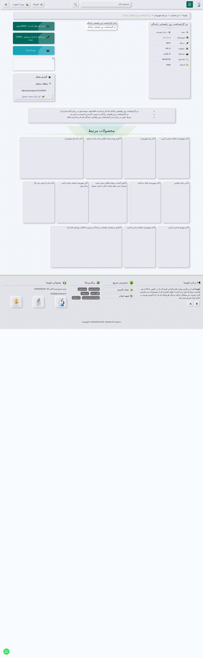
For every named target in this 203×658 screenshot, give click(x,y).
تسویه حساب (124, 296)
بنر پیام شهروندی (160, 15)
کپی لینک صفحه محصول (31, 96)
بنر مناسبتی (174, 15)
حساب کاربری (123, 290)
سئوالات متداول (42, 84)
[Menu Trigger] (189, 4)
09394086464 (40, 289)
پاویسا (185, 15)
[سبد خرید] (6, 4)
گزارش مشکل (42, 77)
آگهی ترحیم (95, 293)
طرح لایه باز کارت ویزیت (91, 298)
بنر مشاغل (76, 298)
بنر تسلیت (85, 293)
